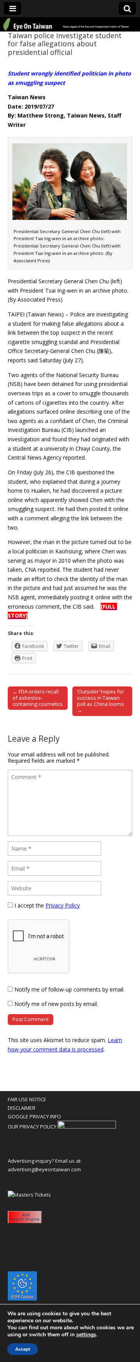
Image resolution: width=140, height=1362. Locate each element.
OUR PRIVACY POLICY (32, 1126)
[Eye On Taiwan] (70, 25)
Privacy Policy (63, 905)
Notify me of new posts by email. (56, 1003)
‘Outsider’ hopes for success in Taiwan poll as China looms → (100, 701)
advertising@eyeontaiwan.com (44, 1169)
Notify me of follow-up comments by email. (69, 989)
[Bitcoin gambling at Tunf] (87, 1126)
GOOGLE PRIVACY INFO (34, 1116)
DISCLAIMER (21, 1107)
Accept (22, 1349)
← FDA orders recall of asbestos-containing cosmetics (37, 697)
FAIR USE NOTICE (27, 1099)
